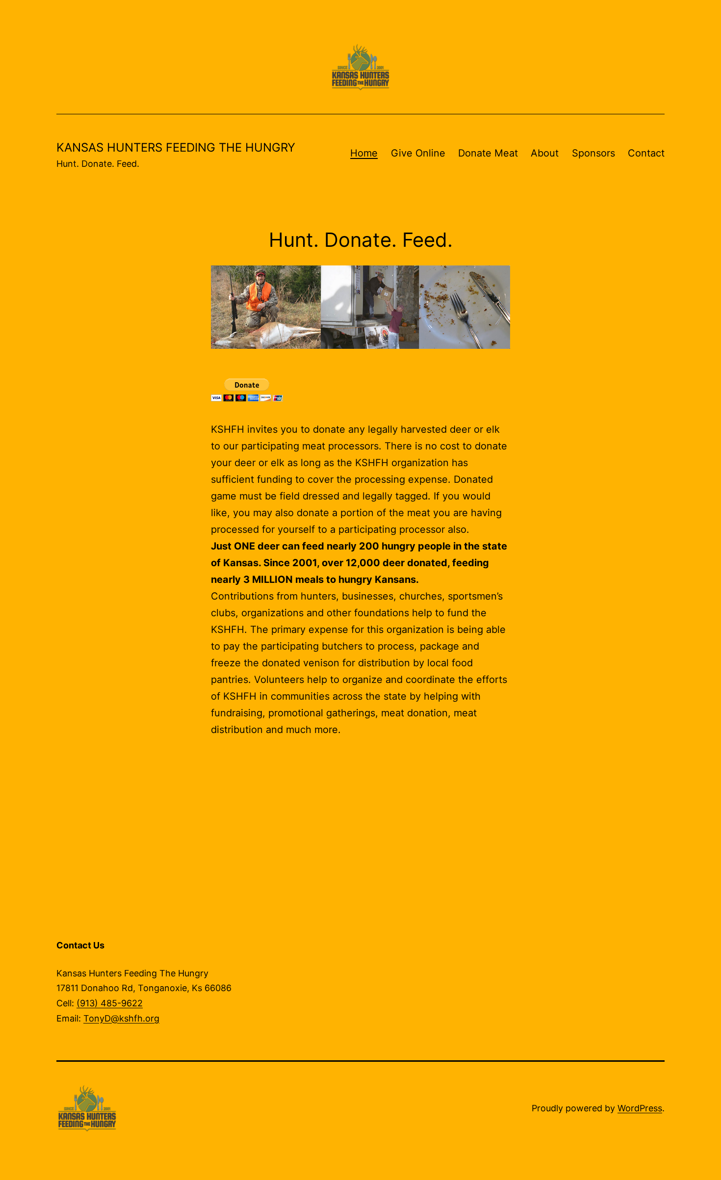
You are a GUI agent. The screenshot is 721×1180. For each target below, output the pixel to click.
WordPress (640, 1108)
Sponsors (593, 153)
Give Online (418, 153)
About (545, 153)
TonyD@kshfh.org (121, 1018)
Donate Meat (488, 153)
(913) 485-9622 (110, 1003)
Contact (646, 153)
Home (364, 153)
